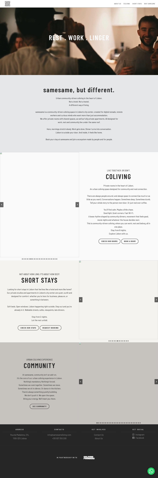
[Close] (92, 222)
